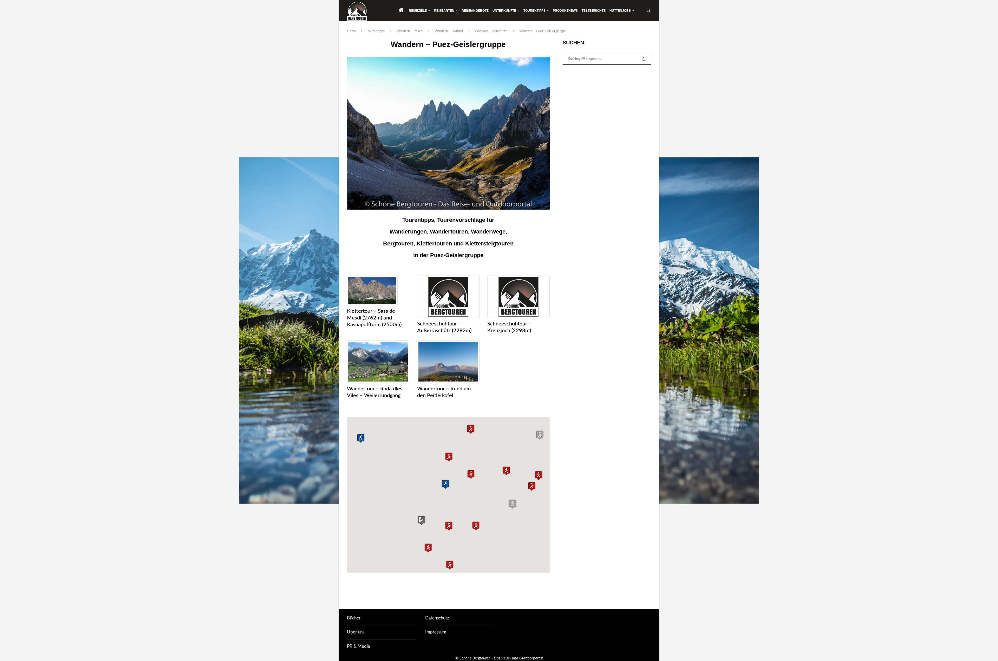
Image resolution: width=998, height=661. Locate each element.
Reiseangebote (475, 10)
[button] (471, 429)
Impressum (435, 632)
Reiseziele (418, 10)
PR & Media (358, 646)
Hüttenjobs (620, 10)
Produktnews (565, 10)
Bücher (353, 618)
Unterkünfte (504, 10)
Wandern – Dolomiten (491, 31)
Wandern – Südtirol (449, 31)
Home (351, 31)
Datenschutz (437, 618)
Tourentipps (534, 10)
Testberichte (594, 10)
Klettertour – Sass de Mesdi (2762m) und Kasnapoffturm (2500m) (374, 318)
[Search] (648, 10)
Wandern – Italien (410, 31)
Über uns (355, 632)
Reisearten (444, 10)
